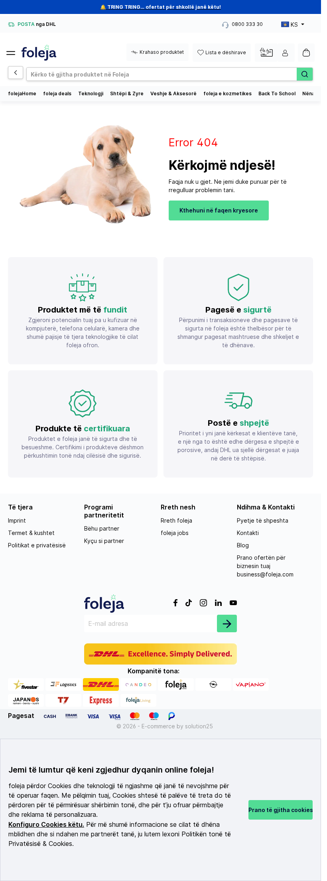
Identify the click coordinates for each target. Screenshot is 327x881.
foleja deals (57, 93)
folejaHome (22, 93)
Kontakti (248, 532)
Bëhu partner (101, 528)
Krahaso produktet (162, 52)
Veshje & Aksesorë (173, 93)
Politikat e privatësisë (37, 545)
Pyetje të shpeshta (262, 520)
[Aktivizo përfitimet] (266, 52)
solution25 (199, 726)
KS (294, 24)
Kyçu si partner (104, 540)
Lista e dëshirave (225, 52)
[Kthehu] (15, 72)
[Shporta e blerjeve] (306, 52)
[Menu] (14, 50)
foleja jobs (175, 532)
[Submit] (227, 623)
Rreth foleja (176, 520)
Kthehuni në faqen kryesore (218, 210)
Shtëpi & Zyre (127, 93)
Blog (243, 545)
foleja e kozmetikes (227, 93)
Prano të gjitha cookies (280, 809)
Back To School (276, 93)
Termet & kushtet (31, 532)
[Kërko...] (305, 74)
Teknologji (90, 93)
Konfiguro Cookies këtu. (46, 824)
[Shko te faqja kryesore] (39, 52)
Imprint (17, 520)
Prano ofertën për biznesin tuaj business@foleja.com (265, 566)
